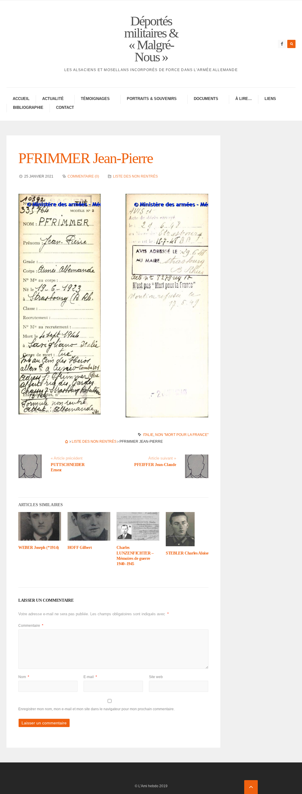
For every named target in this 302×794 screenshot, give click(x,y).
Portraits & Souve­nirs (152, 98)
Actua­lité (53, 98)
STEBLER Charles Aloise (187, 553)
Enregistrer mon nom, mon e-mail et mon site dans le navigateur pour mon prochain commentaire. (96, 709)
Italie (148, 435)
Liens (270, 98)
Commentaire (30, 626)
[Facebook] (282, 44)
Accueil (21, 98)
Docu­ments (206, 98)
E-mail (90, 677)
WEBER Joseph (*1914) (38, 547)
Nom (23, 677)
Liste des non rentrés (135, 176)
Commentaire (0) (83, 176)
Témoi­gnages (95, 98)
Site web (156, 677)
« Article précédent (67, 458)
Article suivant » (162, 458)
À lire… (243, 98)
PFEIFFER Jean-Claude (155, 464)
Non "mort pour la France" (182, 435)
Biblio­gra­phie (28, 107)
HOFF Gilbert (80, 547)
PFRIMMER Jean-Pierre (85, 158)
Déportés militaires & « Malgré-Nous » (151, 39)
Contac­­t (65, 107)
